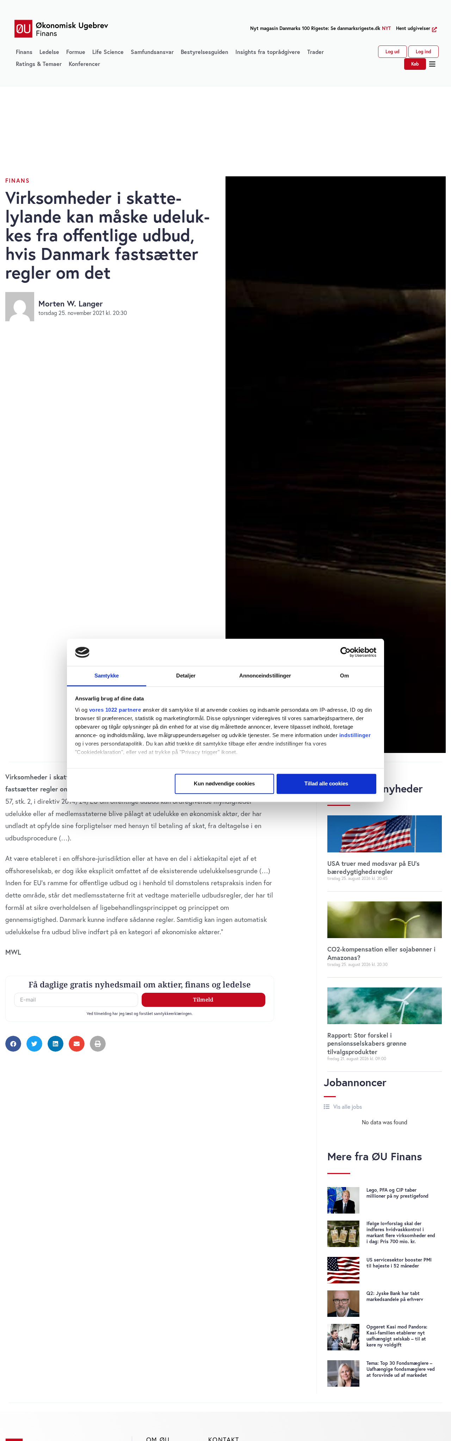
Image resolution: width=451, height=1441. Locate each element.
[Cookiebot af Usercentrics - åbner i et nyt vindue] (345, 652)
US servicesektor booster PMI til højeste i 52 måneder (399, 1263)
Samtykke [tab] (106, 676)
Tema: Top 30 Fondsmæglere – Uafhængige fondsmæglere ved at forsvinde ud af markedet (400, 1369)
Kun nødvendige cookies (224, 784)
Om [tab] (344, 676)
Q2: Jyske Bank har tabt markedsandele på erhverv (394, 1296)
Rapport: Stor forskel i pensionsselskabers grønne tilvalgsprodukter (367, 1043)
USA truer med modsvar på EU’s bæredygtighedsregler (373, 867)
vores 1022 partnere (115, 710)
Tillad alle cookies (326, 784)
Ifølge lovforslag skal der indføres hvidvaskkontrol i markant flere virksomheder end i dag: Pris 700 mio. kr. (400, 1232)
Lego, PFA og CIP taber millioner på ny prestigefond (397, 1193)
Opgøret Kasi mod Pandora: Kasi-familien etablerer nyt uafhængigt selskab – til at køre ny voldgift (396, 1336)
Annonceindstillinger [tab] (265, 676)
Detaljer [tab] (186, 676)
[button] (432, 64)
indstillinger (355, 735)
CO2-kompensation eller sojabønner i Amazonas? (381, 953)
